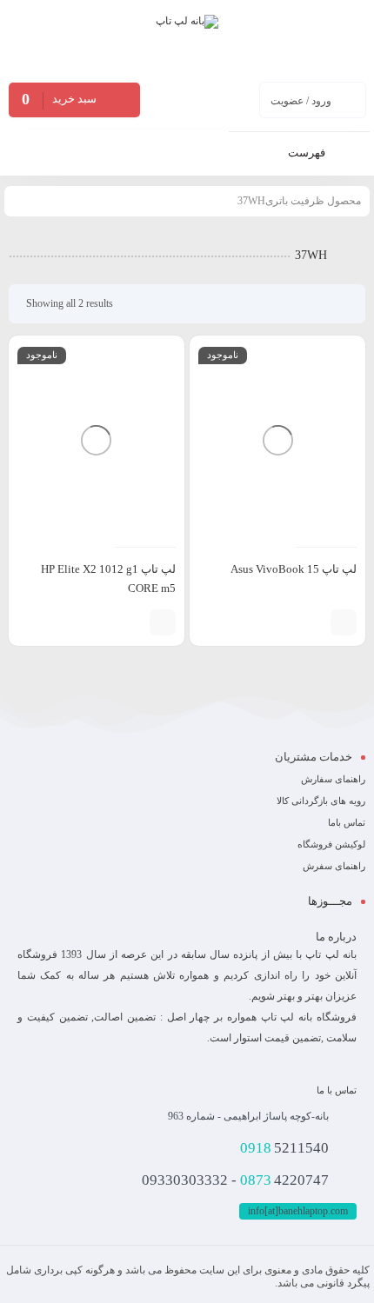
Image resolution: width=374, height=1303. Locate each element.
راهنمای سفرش (334, 866)
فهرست (308, 152)
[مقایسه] (313, 622)
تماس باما (346, 822)
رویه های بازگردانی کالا (321, 800)
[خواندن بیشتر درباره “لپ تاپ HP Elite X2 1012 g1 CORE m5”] (163, 622)
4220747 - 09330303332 (235, 1180)
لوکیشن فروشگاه (331, 844)
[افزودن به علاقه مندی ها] (287, 622)
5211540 (284, 1148)
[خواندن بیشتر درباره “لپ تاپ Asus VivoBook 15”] (344, 622)
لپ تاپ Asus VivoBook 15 (293, 568)
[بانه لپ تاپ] (187, 40)
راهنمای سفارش (333, 779)
